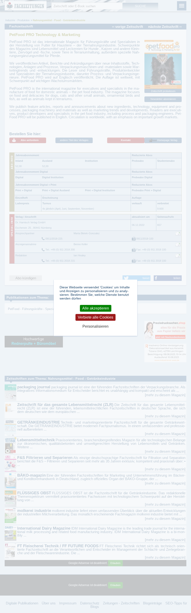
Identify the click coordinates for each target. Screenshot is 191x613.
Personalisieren (95, 327)
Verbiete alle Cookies (95, 317)
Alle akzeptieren (95, 308)
